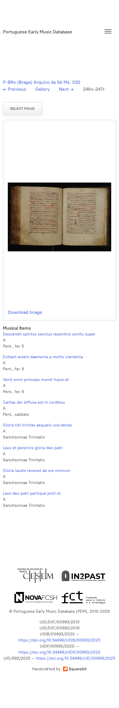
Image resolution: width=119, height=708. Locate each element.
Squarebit (78, 669)
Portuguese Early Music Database (37, 32)
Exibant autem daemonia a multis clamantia (43, 356)
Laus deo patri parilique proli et (32, 493)
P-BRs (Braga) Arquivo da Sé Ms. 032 (41, 82)
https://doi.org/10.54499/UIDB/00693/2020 (59, 640)
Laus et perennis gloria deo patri (33, 447)
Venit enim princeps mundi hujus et (36, 379)
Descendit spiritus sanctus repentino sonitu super (49, 334)
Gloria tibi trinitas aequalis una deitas (37, 425)
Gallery (42, 89)
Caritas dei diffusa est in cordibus (34, 402)
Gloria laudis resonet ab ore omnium (36, 470)
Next (66, 89)
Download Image (25, 312)
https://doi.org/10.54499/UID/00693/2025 (75, 658)
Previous (14, 89)
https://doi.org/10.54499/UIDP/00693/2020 (59, 652)
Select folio (22, 109)
